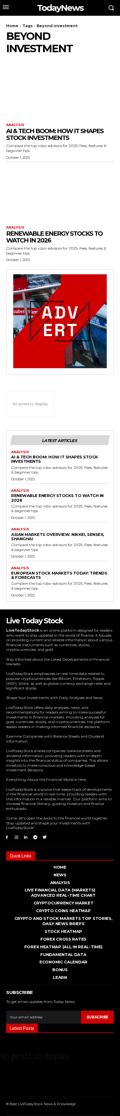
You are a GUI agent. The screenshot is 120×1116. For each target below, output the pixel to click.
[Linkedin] (26, 837)
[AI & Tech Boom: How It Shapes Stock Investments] (60, 90)
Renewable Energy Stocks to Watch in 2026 (54, 237)
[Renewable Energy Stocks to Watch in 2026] (60, 192)
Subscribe (97, 1017)
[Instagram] (16, 837)
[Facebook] (7, 837)
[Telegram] (35, 837)
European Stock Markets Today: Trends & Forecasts (59, 575)
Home (12, 25)
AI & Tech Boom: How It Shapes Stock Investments (54, 134)
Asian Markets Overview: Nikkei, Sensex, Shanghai (57, 536)
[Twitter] (45, 837)
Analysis (15, 125)
